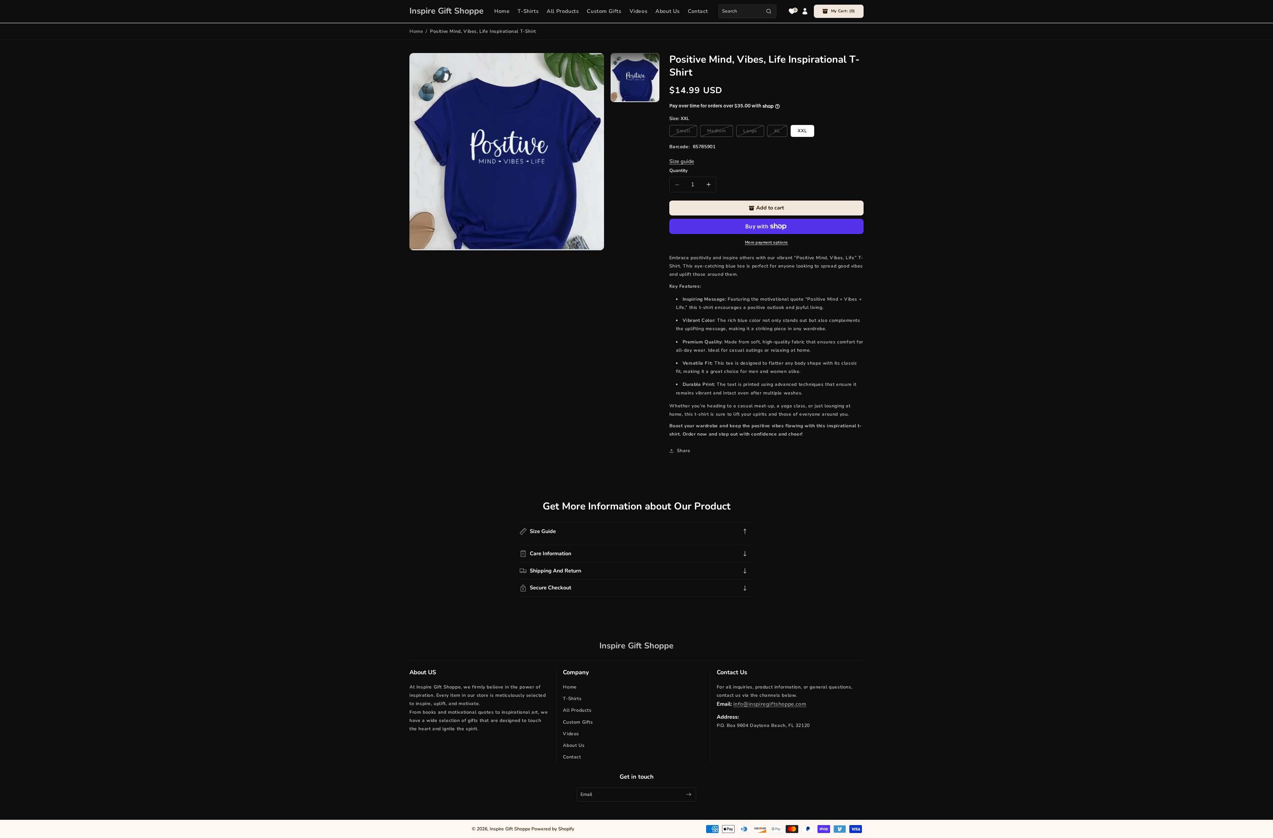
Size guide (681, 161)
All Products (577, 710)
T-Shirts (572, 698)
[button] (839, 11)
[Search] (768, 11)
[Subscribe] (688, 794)
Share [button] (684, 451)
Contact (572, 757)
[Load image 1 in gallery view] (635, 77)
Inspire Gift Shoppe (510, 829)
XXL (802, 131)
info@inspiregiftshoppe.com (770, 704)
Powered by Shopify (552, 829)
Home (416, 31)
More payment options (766, 242)
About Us (573, 745)
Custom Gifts (578, 722)
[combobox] (747, 11)
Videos (571, 734)
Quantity (678, 170)
